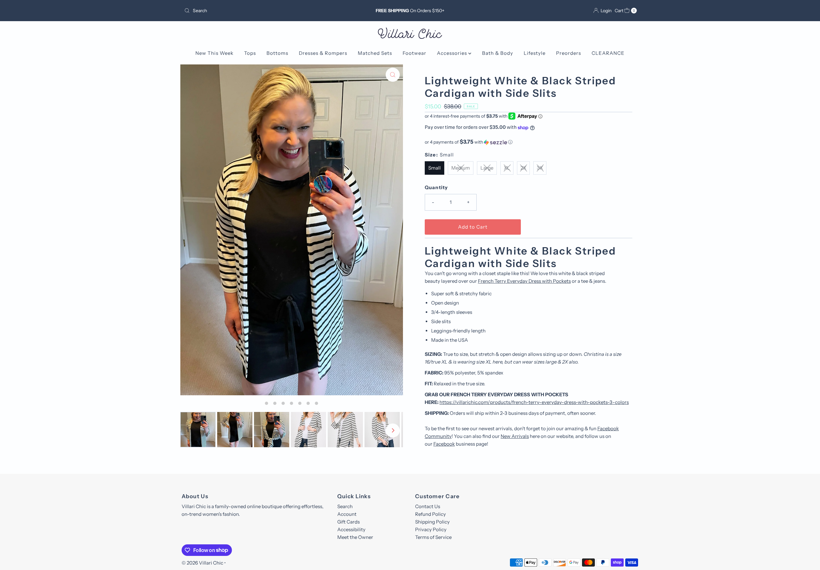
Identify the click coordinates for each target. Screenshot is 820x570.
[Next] (393, 430)
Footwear (414, 53)
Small (434, 168)
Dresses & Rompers (323, 53)
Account (347, 514)
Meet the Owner (355, 537)
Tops (250, 53)
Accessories (452, 53)
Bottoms (277, 53)
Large (486, 168)
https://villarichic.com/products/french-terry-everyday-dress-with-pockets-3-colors (534, 402)
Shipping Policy (432, 522)
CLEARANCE (608, 53)
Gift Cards (348, 522)
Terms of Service (433, 537)
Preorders (568, 53)
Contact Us (427, 506)
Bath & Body (497, 53)
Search (345, 506)
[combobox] (256, 10)
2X (523, 168)
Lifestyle (534, 53)
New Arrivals (515, 436)
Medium (460, 168)
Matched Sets (375, 53)
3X (540, 168)
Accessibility (351, 529)
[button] (528, 142)
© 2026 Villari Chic (202, 563)
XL (507, 168)
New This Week (214, 53)
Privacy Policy (431, 529)
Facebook (444, 444)
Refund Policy (430, 514)
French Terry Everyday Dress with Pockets (524, 281)
